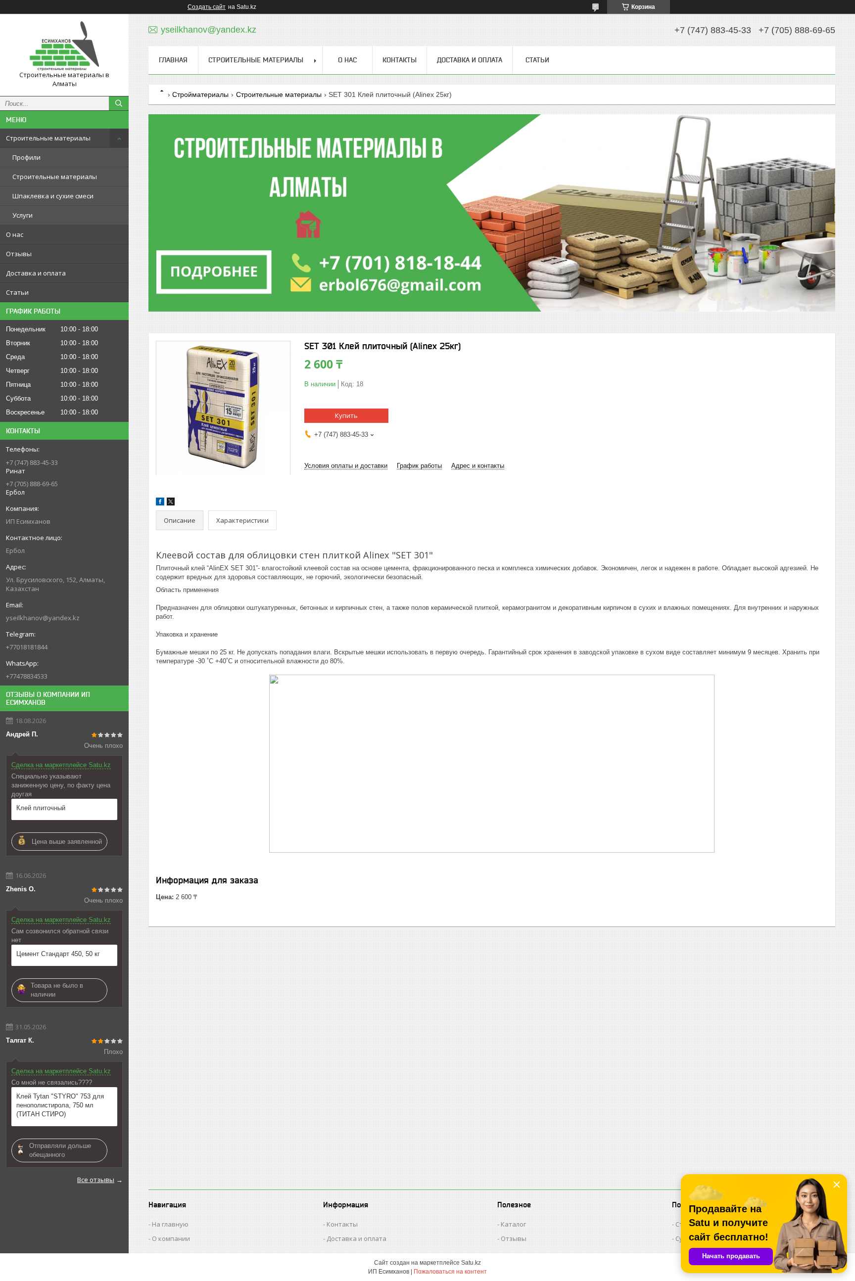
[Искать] (119, 103)
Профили (26, 157)
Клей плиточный (40, 808)
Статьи (17, 292)
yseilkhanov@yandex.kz (43, 617)
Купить (346, 415)
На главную (170, 1224)
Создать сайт (207, 6)
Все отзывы (95, 1179)
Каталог (513, 1224)
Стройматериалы (200, 94)
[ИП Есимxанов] (64, 46)
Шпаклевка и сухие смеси (53, 195)
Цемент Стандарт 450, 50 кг (58, 954)
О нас (14, 234)
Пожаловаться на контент (450, 1271)
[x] (171, 503)
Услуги (22, 215)
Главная (173, 60)
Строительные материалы (48, 138)
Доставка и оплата (36, 273)
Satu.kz (471, 1262)
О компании (171, 1238)
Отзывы (19, 253)
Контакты (399, 60)
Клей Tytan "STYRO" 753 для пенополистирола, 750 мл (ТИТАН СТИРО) (60, 1105)
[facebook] (160, 503)
